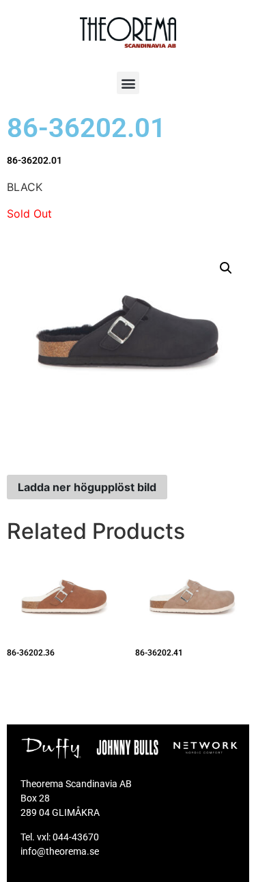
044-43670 (76, 837)
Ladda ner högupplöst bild (87, 487)
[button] (128, 83)
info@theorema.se (59, 851)
